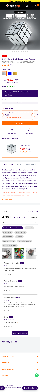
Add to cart (20, 123)
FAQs (19, 165)
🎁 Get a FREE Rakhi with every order (20, 1)
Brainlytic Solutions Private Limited (11, 388)
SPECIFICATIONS (30, 165)
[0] (36, 6)
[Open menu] (3, 6)
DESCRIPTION (8, 165)
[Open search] (27, 6)
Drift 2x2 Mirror (25, 146)
